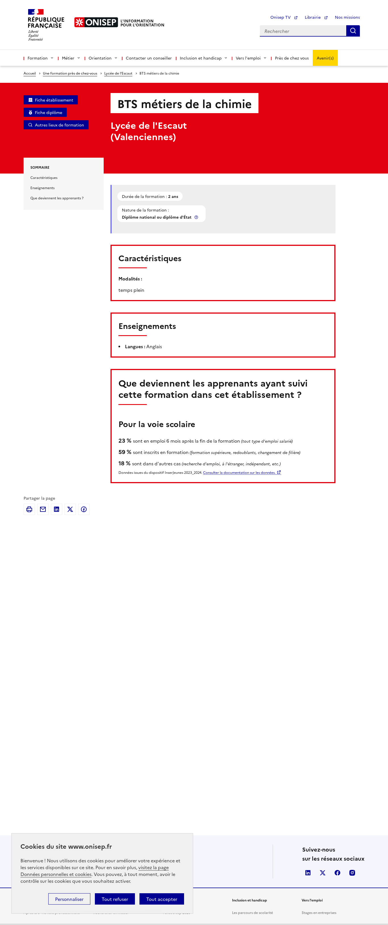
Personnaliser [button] (69, 899)
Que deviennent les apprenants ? (57, 197)
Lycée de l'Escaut (118, 73)
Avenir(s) (325, 58)
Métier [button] (68, 58)
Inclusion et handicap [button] (201, 58)
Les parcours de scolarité (252, 912)
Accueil (30, 73)
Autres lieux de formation (59, 125)
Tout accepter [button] (161, 899)
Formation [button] (38, 58)
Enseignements (42, 187)
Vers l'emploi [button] (248, 58)
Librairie (313, 17)
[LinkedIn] (56, 509)
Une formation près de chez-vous (70, 73)
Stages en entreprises (319, 912)
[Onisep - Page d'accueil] (96, 22)
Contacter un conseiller (149, 58)
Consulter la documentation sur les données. (239, 472)
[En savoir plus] (197, 217)
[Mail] (43, 509)
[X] (70, 509)
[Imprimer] (29, 509)
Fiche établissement (54, 100)
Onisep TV (281, 17)
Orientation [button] (100, 58)
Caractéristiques (43, 177)
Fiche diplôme (48, 112)
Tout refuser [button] (115, 899)
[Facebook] (83, 509)
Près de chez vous (292, 58)
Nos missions (347, 17)
